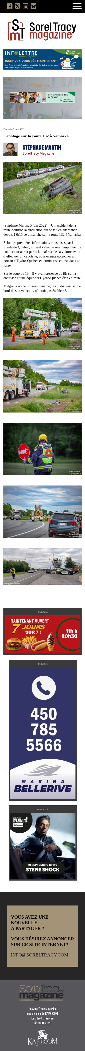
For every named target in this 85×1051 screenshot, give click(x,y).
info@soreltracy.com (39, 955)
